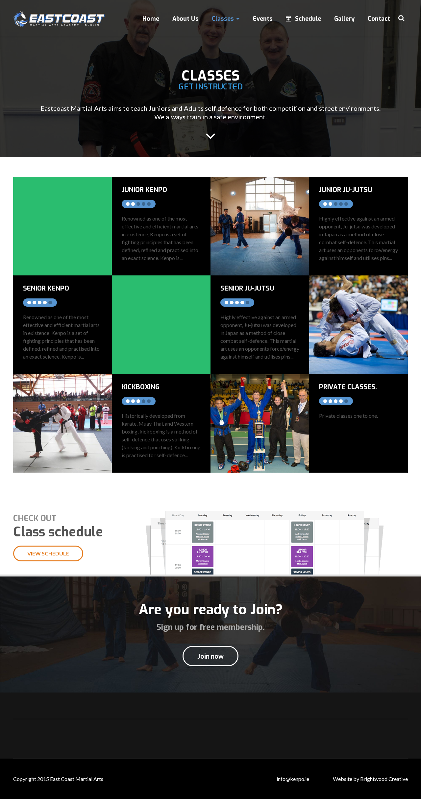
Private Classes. (348, 387)
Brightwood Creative (384, 779)
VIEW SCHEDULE (48, 553)
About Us (185, 19)
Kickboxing (141, 387)
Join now (210, 656)
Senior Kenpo (46, 288)
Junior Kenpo (144, 190)
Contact (379, 19)
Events (263, 19)
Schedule (308, 19)
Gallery (344, 19)
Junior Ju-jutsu (345, 190)
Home (150, 19)
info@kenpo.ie (293, 779)
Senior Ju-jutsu (247, 288)
